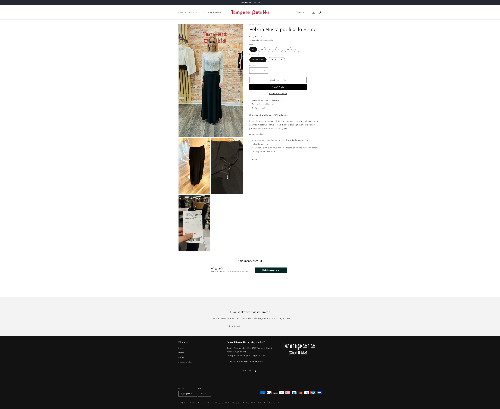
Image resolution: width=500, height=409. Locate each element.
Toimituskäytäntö (249, 403)
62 (296, 49)
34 (253, 49)
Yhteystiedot (236, 403)
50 (279, 49)
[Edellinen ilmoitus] (179, 2)
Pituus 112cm (258, 60)
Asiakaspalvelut (185, 362)
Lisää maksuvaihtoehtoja (278, 93)
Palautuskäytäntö (275, 403)
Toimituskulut (254, 40)
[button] (182, 12)
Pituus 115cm (276, 60)
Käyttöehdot (262, 403)
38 (262, 49)
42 (270, 49)
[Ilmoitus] (321, 2)
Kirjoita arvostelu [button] (270, 270)
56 (288, 49)
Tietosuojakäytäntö (222, 403)
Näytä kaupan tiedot (260, 108)
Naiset (181, 348)
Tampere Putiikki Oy (190, 403)
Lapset (181, 357)
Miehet (181, 353)
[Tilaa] (270, 326)
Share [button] (254, 159)
